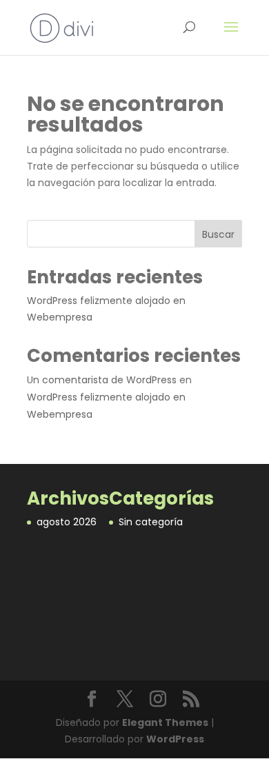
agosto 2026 (67, 522)
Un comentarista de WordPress (102, 380)
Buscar (218, 234)
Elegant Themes (165, 722)
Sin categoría (151, 522)
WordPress (175, 739)
